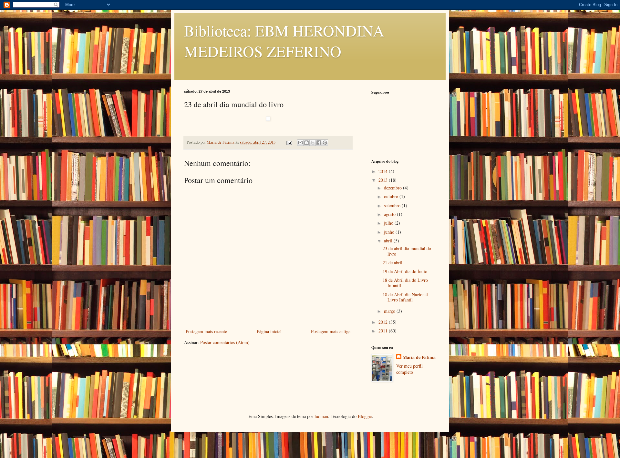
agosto (390, 214)
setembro (393, 205)
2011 (383, 331)
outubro (391, 196)
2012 (383, 322)
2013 (383, 180)
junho (390, 232)
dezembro (393, 188)
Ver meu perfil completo (409, 369)
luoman (321, 416)
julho (389, 223)
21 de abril (392, 263)
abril (389, 241)
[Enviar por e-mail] (300, 142)
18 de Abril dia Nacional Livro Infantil (405, 297)
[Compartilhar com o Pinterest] (325, 142)
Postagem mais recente (206, 331)
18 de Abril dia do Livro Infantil (405, 283)
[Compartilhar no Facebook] (318, 142)
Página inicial (269, 331)
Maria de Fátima (419, 357)
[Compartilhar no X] (312, 142)
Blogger (365, 416)
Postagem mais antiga (330, 331)
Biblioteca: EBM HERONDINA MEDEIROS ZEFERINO (284, 40)
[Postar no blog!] (306, 142)
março (390, 311)
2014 (383, 171)
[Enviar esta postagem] (288, 142)
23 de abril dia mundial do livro (407, 251)
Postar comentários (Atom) (225, 342)
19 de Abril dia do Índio (405, 271)
